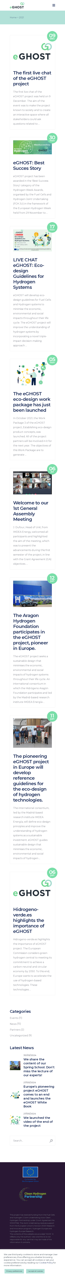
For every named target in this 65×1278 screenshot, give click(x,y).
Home (13, 17)
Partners (15, 1029)
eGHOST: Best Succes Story (28, 165)
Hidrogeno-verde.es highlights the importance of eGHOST (28, 920)
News (13, 1024)
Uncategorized (19, 1035)
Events (14, 1018)
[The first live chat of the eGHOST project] (32, 51)
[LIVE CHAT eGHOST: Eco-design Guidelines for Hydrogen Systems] (32, 240)
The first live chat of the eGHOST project (32, 78)
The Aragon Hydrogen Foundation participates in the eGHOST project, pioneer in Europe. (30, 632)
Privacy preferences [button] (14, 1271)
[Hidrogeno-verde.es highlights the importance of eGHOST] (32, 888)
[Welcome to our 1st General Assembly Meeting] (32, 482)
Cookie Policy (46, 1262)
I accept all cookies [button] (35, 1271)
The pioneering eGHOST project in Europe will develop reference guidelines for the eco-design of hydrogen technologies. (31, 778)
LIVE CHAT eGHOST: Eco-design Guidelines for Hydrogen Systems (28, 273)
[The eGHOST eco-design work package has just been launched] (32, 373)
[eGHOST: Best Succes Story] (32, 147)
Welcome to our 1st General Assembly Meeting (30, 511)
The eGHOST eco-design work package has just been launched (31, 402)
